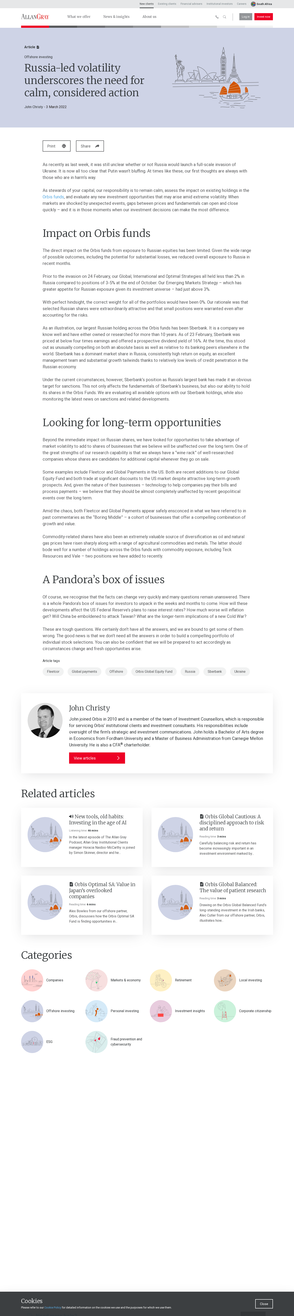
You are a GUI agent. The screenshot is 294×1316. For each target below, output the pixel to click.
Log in (246, 16)
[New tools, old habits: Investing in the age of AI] (45, 834)
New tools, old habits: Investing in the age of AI (98, 820)
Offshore (116, 672)
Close (264, 1304)
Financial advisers (191, 3)
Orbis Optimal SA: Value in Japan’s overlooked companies (102, 890)
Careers (241, 3)
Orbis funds (53, 196)
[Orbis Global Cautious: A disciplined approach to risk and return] (175, 834)
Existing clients (167, 3)
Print (51, 146)
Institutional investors (220, 3)
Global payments (84, 672)
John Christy (33, 107)
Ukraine (240, 672)
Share (86, 146)
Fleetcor (53, 672)
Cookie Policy (52, 1307)
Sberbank (215, 672)
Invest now (263, 16)
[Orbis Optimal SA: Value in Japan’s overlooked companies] (45, 902)
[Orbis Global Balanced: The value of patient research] (175, 902)
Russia (190, 672)
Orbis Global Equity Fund (154, 672)
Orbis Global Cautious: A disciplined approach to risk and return (232, 822)
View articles (85, 758)
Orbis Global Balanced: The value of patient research (233, 887)
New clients (147, 3)
